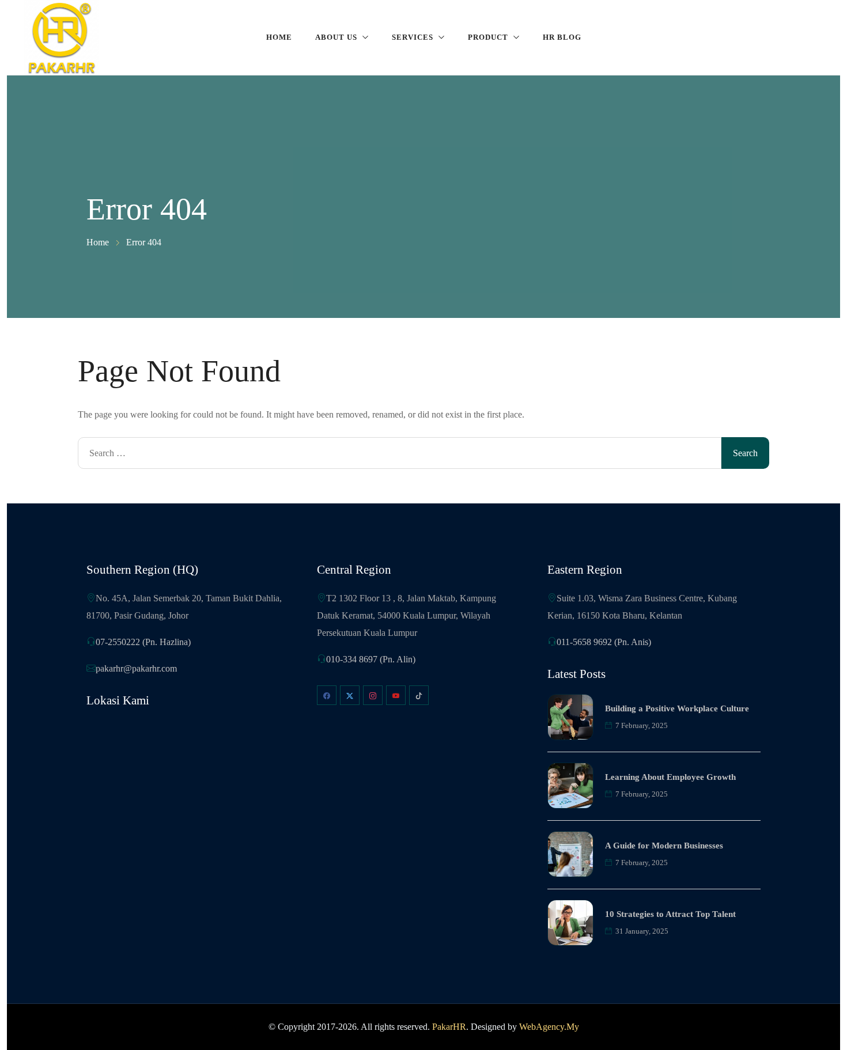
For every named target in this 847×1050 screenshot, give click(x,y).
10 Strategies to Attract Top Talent (670, 914)
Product (488, 37)
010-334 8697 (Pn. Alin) (370, 659)
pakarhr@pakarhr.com (136, 668)
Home (279, 37)
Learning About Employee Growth (670, 777)
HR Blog (562, 37)
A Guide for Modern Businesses (664, 845)
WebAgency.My (549, 1027)
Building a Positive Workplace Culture (677, 708)
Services (412, 37)
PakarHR (449, 1027)
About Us (336, 37)
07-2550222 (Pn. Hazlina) (143, 642)
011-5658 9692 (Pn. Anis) (604, 642)
